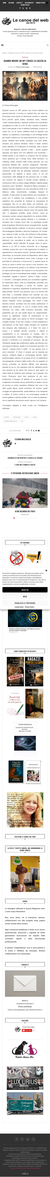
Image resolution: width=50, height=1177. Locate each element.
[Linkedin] (26, 8)
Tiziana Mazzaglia (22, 67)
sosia (35, 417)
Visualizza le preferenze (25, 603)
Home (4, 3)
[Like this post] (28, 431)
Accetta (25, 589)
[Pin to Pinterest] (36, 431)
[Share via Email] (39, 431)
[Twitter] (23, 8)
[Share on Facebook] (31, 431)
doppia (6, 417)
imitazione (17, 417)
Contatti (19, 3)
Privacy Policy (29, 607)
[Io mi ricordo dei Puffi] (25, 493)
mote (27, 417)
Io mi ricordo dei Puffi (25, 511)
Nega (25, 596)
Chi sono (11, 3)
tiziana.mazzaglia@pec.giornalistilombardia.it (25, 1010)
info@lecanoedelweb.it (25, 1004)
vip (22, 421)
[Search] (47, 45)
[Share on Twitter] (33, 431)
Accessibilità (29, 3)
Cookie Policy (19, 607)
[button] (46, 570)
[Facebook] (19, 8)
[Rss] (30, 8)
